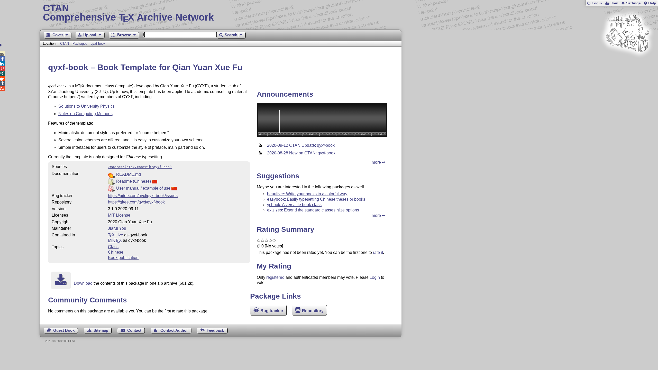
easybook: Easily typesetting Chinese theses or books (316, 199)
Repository (313, 311)
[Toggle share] (1, 45)
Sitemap (101, 330)
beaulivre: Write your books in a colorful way (307, 194)
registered (275, 277)
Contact (134, 330)
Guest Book (64, 330)
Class (113, 247)
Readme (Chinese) (134, 181)
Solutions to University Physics (86, 106)
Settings (633, 3)
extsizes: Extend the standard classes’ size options (313, 210)
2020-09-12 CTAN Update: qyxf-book (301, 145)
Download (83, 283)
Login (597, 3)
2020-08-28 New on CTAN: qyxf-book (301, 153)
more (376, 162)
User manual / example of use (143, 188)
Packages (80, 43)
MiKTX (115, 240)
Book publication (123, 257)
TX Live (115, 235)
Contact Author (174, 330)
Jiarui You (117, 228)
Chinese (115, 252)
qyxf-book (98, 43)
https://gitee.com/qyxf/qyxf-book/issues (143, 195)
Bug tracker (271, 311)
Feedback (215, 330)
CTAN (64, 43)
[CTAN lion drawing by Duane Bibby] (627, 62)
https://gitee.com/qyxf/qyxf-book (136, 202)
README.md (128, 174)
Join (614, 3)
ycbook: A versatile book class (294, 204)
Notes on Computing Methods (85, 114)
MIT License (119, 215)
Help (652, 3)
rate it (378, 252)
